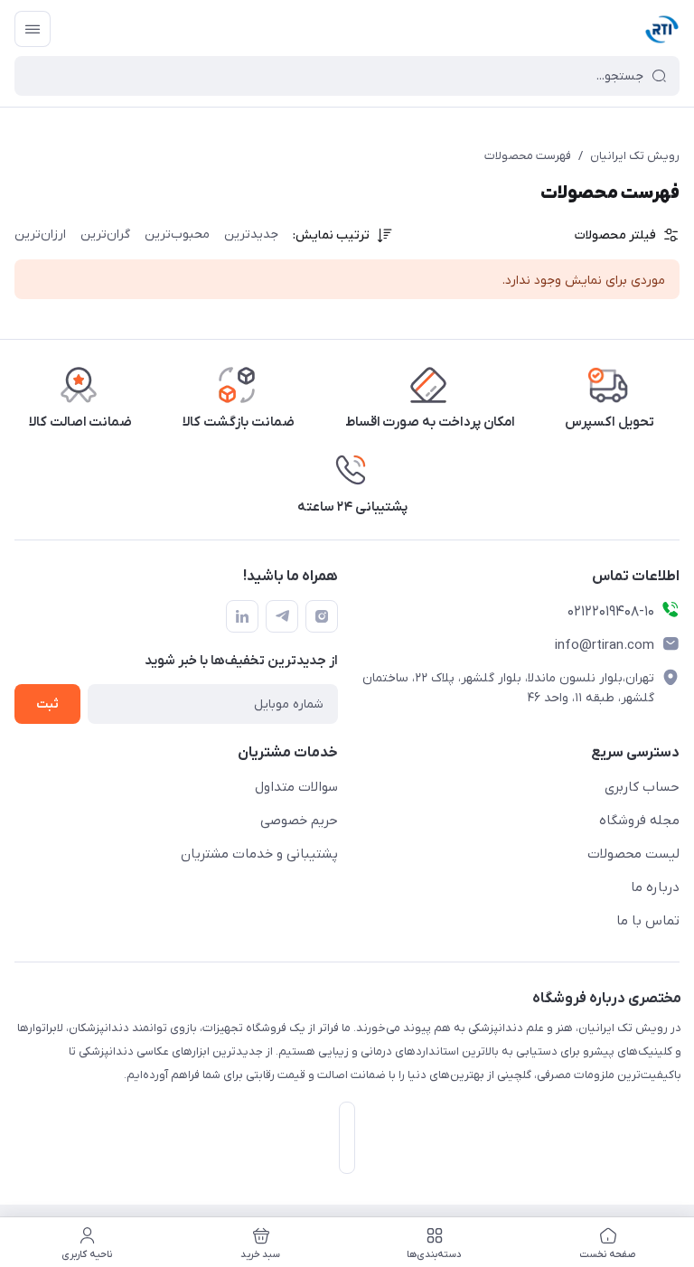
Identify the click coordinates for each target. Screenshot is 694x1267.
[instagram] (321, 616)
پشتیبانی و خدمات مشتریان (259, 854)
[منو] (32, 29)
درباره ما (655, 887)
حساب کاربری (642, 787)
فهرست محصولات (527, 156)
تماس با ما (648, 921)
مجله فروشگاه (639, 821)
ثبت (47, 704)
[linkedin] (242, 616)
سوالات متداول (296, 787)
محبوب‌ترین (177, 234)
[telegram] (282, 616)
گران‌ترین (105, 234)
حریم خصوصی (299, 821)
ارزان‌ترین (40, 234)
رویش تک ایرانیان (635, 156)
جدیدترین (251, 234)
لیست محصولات (633, 854)
